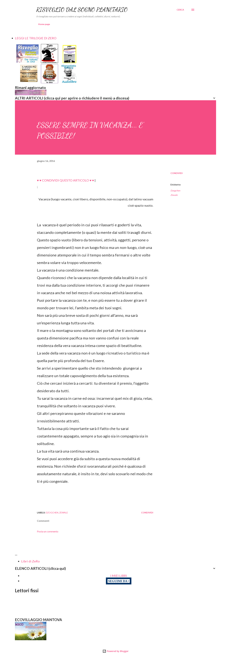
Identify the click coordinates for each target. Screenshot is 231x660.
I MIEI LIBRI (118, 576)
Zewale (174, 195)
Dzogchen (175, 190)
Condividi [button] (176, 173)
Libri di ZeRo (30, 561)
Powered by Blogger (117, 651)
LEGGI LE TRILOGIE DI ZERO (35, 38)
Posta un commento (47, 531)
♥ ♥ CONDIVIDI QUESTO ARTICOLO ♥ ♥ (65, 180)
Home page (44, 24)
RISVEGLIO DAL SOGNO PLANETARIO (82, 9)
